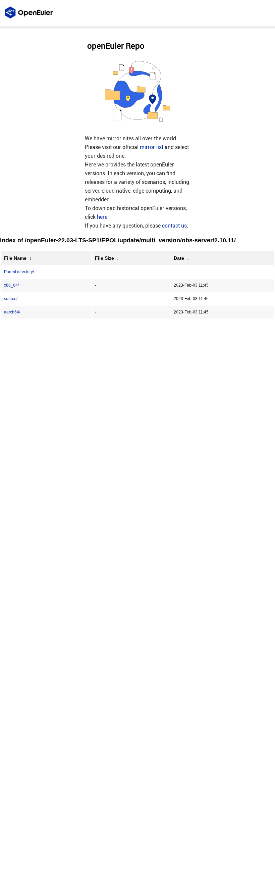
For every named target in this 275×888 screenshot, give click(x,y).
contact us (174, 226)
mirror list (151, 147)
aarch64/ (12, 312)
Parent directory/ (19, 271)
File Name (15, 258)
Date (179, 258)
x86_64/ (11, 285)
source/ (10, 298)
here (102, 217)
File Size (104, 258)
